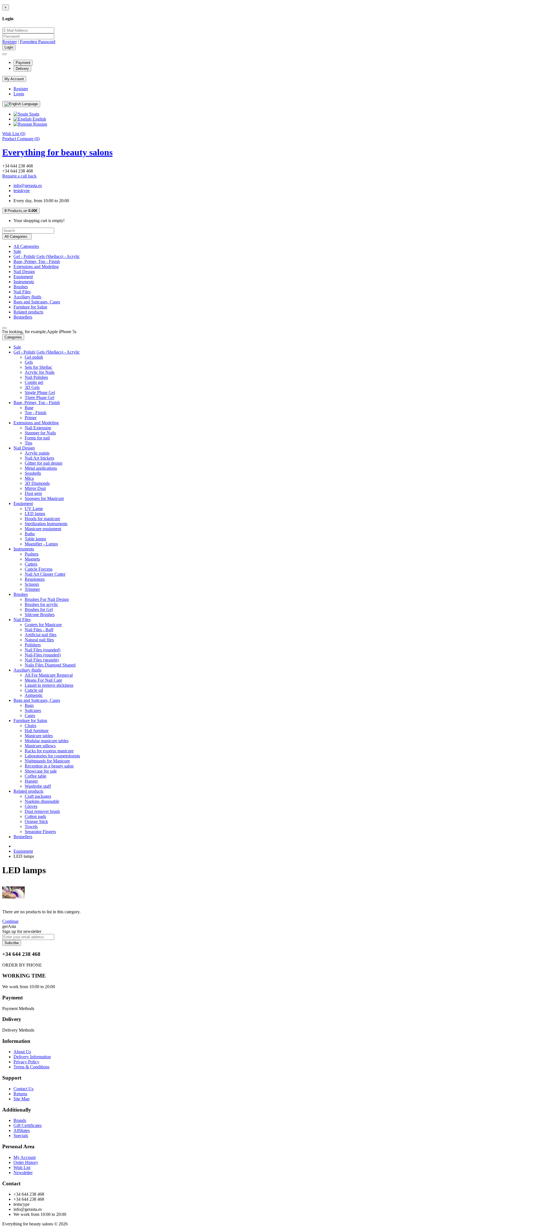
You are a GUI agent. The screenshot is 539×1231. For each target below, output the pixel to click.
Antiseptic (34, 695)
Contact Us (23, 1088)
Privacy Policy (26, 1061)
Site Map (21, 1098)
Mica (29, 478)
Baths (30, 533)
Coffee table (35, 776)
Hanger (31, 781)
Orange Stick (36, 821)
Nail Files (22, 291)
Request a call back (19, 176)
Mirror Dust (35, 488)
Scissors (32, 584)
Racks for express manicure (49, 750)
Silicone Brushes (39, 614)
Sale (17, 251)
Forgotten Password (37, 41)
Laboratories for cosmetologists (52, 755)
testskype (21, 190)
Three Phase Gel (39, 397)
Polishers (33, 644)
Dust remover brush (42, 811)
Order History (25, 1162)
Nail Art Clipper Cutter (45, 574)
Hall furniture (37, 730)
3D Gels (32, 387)
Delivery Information (32, 1056)
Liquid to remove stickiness (49, 685)
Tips (28, 443)
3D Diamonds (37, 483)
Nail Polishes (36, 377)
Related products (28, 312)
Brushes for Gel (39, 609)
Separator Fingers (40, 831)
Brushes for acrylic (41, 604)
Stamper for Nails (40, 432)
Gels (29, 362)
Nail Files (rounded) (42, 649)
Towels (31, 826)
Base (29, 407)
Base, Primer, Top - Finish (36, 261)
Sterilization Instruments (46, 523)
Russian (39, 124)
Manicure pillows (40, 745)
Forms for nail (37, 437)
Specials (20, 1135)
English (38, 119)
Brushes (20, 286)
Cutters (31, 564)
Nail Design (24, 271)
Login (18, 93)
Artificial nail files (40, 634)
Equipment (23, 276)
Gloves (31, 806)
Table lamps (35, 538)
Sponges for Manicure (44, 498)
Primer (30, 417)
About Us (22, 1051)
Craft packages (38, 796)
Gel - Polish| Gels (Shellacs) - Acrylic (46, 256)
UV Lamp (34, 508)
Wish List (21, 1167)
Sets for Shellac (38, 367)
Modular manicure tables (46, 740)
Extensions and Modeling (36, 266)
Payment (23, 63)
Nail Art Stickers (39, 458)
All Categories (26, 246)
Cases (30, 715)
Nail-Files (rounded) (43, 655)
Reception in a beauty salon (49, 766)
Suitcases (33, 710)
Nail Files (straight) (42, 660)
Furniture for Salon (30, 307)
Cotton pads (35, 816)
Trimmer (32, 589)
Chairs (30, 725)
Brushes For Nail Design (47, 599)
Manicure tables (39, 735)
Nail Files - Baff (39, 629)
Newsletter (23, 1172)
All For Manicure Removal (49, 675)
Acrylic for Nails (39, 372)
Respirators (35, 579)
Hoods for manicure (42, 518)
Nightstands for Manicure (47, 761)
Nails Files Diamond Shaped (50, 665)
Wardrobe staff (38, 786)
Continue (10, 921)
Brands (19, 1120)
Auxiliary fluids (27, 296)
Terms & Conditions (31, 1066)
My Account (24, 1157)
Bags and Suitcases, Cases (36, 301)
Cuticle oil (34, 690)
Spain (33, 114)
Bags (29, 705)
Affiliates (21, 1130)
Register (9, 41)
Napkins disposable (42, 801)
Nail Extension (38, 427)
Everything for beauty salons (57, 152)
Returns (20, 1093)
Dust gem (33, 493)
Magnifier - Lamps (41, 543)
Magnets (32, 559)
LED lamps (35, 513)
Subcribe (11, 943)
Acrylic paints (37, 453)
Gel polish (34, 357)
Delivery (22, 68)
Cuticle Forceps (38, 569)
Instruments (23, 281)
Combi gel (34, 382)
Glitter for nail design (43, 463)
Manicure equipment (43, 528)
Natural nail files (39, 639)
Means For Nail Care (43, 680)
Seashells (33, 473)
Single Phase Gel (40, 392)
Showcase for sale (41, 771)
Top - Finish (35, 412)
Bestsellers (22, 317)
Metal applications (41, 468)
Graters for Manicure (43, 624)
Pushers (31, 554)
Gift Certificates (27, 1125)
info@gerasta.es (27, 185)
